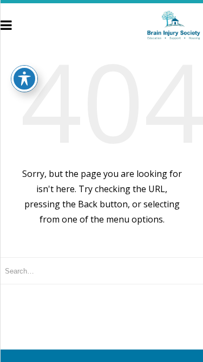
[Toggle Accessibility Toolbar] (24, 79)
